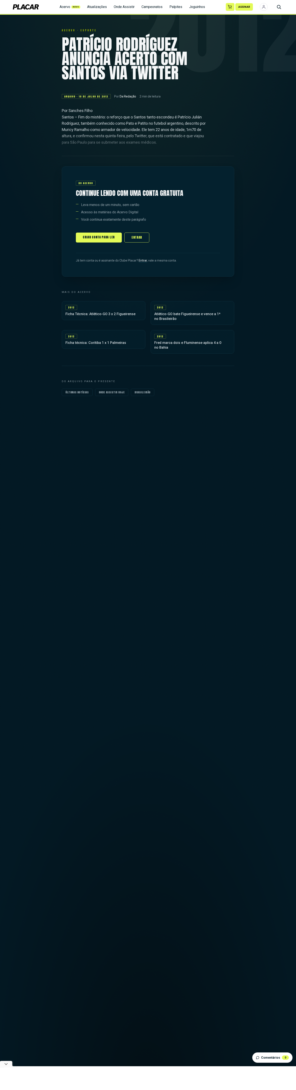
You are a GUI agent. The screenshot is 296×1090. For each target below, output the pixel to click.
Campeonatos (152, 7)
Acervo (69, 7)
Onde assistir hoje (112, 392)
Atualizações (97, 7)
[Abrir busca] (279, 7)
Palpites (175, 7)
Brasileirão (143, 392)
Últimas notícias (77, 392)
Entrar (137, 237)
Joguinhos (197, 7)
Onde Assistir (124, 7)
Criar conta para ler (99, 237)
